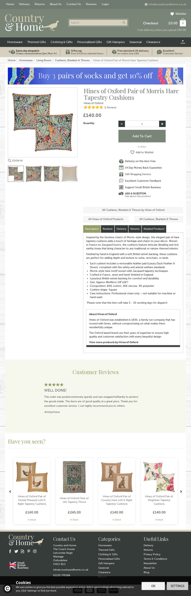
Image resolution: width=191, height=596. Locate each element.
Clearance (104, 572)
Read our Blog (22, 551)
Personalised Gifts (109, 558)
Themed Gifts (106, 549)
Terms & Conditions (155, 558)
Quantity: (89, 123)
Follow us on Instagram (34, 551)
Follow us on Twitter (16, 551)
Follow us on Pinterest (28, 551)
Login (105, 4)
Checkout (150, 23)
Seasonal (103, 567)
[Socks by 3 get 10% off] (95, 75)
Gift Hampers (106, 563)
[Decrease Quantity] (121, 124)
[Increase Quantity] (162, 124)
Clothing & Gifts (108, 554)
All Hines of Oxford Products (105, 219)
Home (10, 4)
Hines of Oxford (93, 103)
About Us (149, 567)
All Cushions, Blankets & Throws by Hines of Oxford (133, 210)
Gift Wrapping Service (138, 174)
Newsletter (150, 563)
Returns (135, 228)
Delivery (121, 228)
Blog (146, 572)
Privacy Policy (152, 554)
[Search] (123, 23)
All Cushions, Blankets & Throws (159, 219)
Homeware (105, 545)
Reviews (91, 4)
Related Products (154, 228)
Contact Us (74, 4)
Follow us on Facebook (10, 551)
